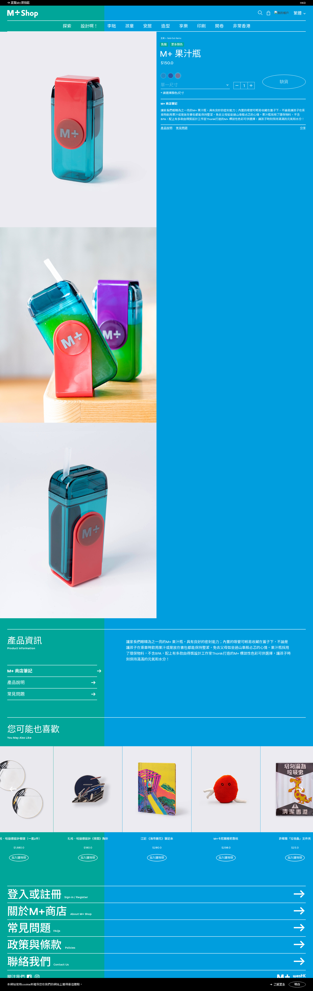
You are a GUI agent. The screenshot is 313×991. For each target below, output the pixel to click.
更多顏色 (177, 44)
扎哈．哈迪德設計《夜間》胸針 (88, 838)
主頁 (163, 38)
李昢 (111, 26)
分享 (303, 128)
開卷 (219, 26)
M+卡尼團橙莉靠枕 (226, 838)
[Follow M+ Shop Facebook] (29, 976)
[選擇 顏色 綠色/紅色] (178, 75)
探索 (67, 26)
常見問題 (181, 128)
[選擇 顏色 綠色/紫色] (170, 75)
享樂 (183, 26)
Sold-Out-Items (174, 38)
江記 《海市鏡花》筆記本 (157, 838)
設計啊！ (89, 26)
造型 (165, 26)
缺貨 (284, 81)
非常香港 (241, 26)
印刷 (201, 26)
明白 (297, 984)
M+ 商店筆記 (19, 670)
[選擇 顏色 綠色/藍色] (163, 75)
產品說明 (166, 128)
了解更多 (279, 984)
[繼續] (300, 789)
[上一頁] (13, 789)
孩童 (129, 26)
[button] (281, 12)
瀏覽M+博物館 (20, 2)
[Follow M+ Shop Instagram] (37, 976)
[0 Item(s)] (268, 12)
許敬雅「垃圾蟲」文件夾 (295, 838)
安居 (147, 26)
